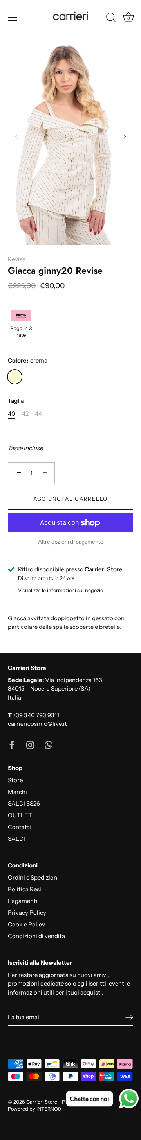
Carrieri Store (41, 1102)
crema (15, 377)
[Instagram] (30, 744)
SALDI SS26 (24, 803)
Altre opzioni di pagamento (70, 542)
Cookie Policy (26, 924)
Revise (16, 259)
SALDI (16, 838)
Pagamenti (23, 901)
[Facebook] (12, 744)
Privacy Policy (27, 912)
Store (15, 780)
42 (25, 413)
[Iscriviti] (129, 1017)
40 (11, 413)
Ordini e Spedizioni (33, 877)
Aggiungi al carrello (70, 498)
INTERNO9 (48, 1109)
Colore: (27, 360)
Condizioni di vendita (36, 936)
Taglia (16, 400)
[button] (16, 136)
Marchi (17, 791)
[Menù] (12, 17)
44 (38, 413)
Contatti (19, 827)
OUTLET (20, 815)
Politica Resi (24, 889)
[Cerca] (110, 18)
